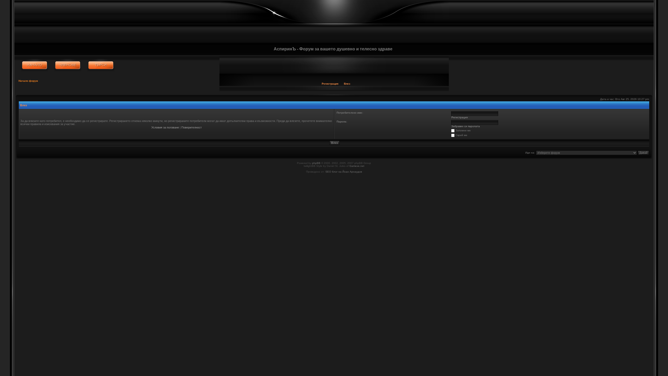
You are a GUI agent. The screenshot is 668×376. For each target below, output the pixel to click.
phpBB (316, 163)
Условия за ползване (165, 127)
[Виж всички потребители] (68, 65)
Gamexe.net (356, 165)
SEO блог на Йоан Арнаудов (343, 171)
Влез (347, 83)
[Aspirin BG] (35, 65)
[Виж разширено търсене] (101, 65)
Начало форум (28, 80)
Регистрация (330, 83)
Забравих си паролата (465, 126)
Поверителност (191, 127)
